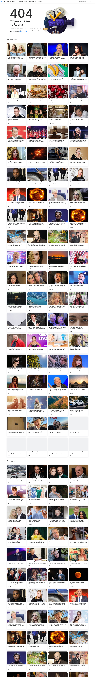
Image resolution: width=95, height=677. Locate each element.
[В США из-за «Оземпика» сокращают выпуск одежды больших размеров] (37, 536)
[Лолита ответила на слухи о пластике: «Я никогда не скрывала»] (58, 489)
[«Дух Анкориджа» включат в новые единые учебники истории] (16, 619)
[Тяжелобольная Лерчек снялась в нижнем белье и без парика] (16, 385)
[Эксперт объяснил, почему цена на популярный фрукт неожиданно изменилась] (58, 73)
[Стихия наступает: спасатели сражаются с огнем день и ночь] (58, 260)
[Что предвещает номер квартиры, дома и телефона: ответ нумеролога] (16, 447)
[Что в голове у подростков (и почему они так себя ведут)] (78, 536)
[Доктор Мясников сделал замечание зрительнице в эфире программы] (78, 94)
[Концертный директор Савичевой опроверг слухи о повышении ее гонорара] (78, 364)
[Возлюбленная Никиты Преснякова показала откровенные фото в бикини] (58, 426)
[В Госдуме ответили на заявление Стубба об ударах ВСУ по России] (58, 281)
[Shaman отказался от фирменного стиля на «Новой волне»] (16, 599)
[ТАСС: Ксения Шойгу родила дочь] (16, 406)
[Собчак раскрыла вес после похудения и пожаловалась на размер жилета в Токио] (37, 219)
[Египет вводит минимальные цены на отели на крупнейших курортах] (78, 385)
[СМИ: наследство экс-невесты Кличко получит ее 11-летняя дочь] (16, 198)
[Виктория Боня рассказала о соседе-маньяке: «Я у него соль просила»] (16, 364)
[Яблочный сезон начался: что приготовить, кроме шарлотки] (37, 94)
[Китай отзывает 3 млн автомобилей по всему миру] (16, 516)
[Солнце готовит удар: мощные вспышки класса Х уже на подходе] (37, 198)
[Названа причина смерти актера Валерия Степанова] (58, 661)
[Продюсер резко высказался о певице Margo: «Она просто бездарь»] (16, 260)
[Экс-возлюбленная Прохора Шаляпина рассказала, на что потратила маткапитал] (37, 578)
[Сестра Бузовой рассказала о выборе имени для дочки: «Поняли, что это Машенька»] (37, 281)
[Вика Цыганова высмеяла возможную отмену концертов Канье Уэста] (37, 406)
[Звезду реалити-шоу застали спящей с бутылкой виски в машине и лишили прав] (58, 156)
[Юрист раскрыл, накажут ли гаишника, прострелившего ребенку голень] (58, 136)
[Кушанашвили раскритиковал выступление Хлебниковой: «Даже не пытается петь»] (78, 52)
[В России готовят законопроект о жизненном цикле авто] (16, 239)
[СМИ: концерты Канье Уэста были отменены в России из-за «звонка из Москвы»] (16, 177)
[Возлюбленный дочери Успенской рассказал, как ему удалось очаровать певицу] (16, 52)
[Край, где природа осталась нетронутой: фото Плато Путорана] (58, 406)
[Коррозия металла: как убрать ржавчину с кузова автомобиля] (37, 177)
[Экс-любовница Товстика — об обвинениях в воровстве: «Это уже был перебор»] (37, 447)
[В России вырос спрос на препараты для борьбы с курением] (37, 557)
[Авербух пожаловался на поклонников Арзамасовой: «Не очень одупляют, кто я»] (58, 516)
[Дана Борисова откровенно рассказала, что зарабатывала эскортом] (16, 94)
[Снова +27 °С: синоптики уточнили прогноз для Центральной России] (37, 364)
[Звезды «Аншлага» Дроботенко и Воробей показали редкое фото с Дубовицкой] (58, 619)
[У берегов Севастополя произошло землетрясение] (37, 302)
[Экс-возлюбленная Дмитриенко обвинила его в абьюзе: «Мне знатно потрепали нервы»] (16, 536)
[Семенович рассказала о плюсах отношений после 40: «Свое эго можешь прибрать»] (78, 177)
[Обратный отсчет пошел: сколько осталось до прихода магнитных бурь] (37, 156)
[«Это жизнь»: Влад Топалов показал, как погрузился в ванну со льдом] (78, 281)
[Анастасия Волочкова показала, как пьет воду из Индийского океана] (58, 599)
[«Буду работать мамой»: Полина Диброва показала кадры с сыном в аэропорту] (16, 156)
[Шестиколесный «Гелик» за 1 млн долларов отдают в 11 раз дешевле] (58, 447)
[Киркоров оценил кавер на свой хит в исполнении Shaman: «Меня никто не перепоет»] (78, 136)
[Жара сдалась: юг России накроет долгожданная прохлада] (78, 578)
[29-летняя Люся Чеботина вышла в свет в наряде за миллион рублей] (37, 343)
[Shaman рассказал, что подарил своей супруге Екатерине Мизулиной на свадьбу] (58, 322)
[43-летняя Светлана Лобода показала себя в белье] (16, 468)
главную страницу (23, 31)
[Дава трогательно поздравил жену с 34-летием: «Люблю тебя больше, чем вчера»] (78, 661)
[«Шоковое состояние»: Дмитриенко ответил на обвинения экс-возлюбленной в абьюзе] (16, 115)
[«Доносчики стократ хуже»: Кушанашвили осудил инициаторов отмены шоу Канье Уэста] (78, 115)
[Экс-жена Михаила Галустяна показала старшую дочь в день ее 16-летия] (78, 489)
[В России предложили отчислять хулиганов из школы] (58, 177)
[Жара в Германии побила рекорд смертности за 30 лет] (78, 426)
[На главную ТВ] (4, 1)
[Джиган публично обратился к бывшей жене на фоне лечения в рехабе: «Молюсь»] (37, 239)
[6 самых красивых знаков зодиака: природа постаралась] (58, 115)
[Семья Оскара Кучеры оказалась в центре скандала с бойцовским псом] (37, 516)
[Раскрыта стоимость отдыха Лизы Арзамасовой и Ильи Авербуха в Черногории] (78, 239)
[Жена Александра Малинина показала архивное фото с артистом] (16, 557)
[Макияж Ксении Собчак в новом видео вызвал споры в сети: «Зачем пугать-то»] (16, 136)
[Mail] (2, 1)
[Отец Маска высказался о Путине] (58, 578)
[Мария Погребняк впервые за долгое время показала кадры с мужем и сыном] (78, 198)
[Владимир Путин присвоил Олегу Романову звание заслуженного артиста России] (37, 599)
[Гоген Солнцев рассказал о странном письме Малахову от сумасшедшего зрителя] (37, 115)
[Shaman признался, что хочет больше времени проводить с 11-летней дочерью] (58, 198)
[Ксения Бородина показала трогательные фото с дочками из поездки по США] (37, 489)
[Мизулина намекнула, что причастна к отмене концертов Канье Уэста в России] (58, 52)
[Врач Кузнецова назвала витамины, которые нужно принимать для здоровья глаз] (78, 322)
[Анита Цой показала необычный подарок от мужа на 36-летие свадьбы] (78, 447)
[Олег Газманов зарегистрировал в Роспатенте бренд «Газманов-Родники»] (58, 385)
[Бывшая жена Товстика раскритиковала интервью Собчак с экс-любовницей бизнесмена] (16, 281)
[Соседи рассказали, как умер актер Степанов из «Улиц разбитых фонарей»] (37, 426)
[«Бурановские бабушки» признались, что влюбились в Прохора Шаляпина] (37, 136)
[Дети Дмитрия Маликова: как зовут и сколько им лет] (78, 343)
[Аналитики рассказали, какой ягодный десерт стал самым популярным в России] (58, 94)
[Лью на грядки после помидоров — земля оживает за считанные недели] (58, 239)
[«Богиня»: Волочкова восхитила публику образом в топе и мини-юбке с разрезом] (78, 599)
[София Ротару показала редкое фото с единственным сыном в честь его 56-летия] (78, 260)
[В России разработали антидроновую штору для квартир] (16, 322)
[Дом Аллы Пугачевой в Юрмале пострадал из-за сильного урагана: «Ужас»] (58, 302)
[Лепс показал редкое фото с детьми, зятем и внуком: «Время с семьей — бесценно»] (37, 322)
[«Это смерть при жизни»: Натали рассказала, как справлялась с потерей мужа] (37, 52)
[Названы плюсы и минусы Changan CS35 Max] (78, 406)
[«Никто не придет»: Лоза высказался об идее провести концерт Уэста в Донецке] (58, 364)
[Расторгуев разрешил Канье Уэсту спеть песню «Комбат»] (58, 468)
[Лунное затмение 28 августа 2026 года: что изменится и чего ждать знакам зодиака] (78, 619)
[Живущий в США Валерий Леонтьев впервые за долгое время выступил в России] (37, 385)
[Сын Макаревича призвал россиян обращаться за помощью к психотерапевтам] (16, 578)
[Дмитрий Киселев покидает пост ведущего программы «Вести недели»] (78, 516)
